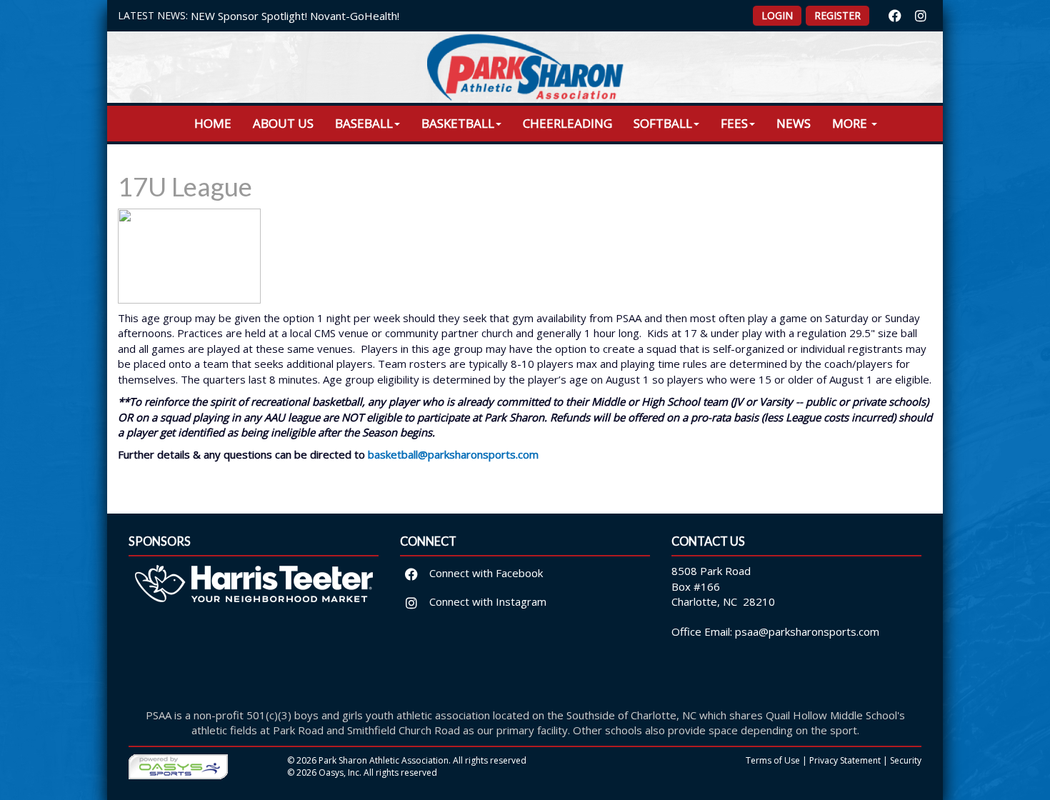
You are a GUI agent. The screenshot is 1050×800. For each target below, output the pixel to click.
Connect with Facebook (484, 573)
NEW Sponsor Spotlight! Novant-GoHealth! (295, 16)
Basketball (457, 123)
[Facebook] (895, 15)
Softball (663, 123)
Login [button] (777, 15)
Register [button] (837, 15)
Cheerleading (567, 123)
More (851, 123)
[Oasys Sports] (178, 765)
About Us (283, 123)
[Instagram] (920, 15)
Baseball (364, 123)
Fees (734, 123)
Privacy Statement (845, 760)
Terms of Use (773, 760)
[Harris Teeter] (254, 628)
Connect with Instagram (486, 601)
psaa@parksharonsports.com (807, 631)
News (793, 123)
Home (212, 123)
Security (905, 760)
